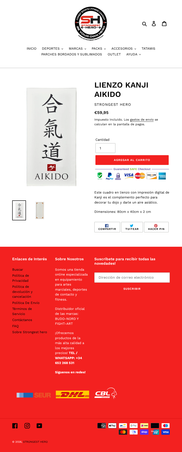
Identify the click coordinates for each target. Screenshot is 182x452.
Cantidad (102, 140)
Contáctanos (22, 320)
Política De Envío (26, 303)
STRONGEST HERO (35, 441)
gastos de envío (142, 119)
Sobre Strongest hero (29, 332)
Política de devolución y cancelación (22, 292)
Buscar (17, 270)
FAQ (15, 326)
